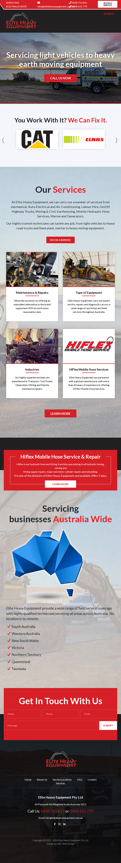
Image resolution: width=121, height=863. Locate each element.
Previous (3, 139)
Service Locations (62, 779)
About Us (42, 779)
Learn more (60, 483)
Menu (110, 13)
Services (60, 783)
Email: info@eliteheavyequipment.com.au (60, 817)
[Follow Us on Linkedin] (65, 824)
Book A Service (60, 239)
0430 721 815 (79, 2)
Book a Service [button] (108, 4)
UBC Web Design (66, 843)
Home (28, 779)
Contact (92, 779)
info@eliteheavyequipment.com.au (52, 6)
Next (117, 139)
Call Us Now (60, 78)
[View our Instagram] (60, 824)
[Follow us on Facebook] (56, 824)
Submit (108, 725)
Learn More (61, 413)
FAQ (79, 779)
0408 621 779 (79, 6)
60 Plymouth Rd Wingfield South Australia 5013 (60, 804)
